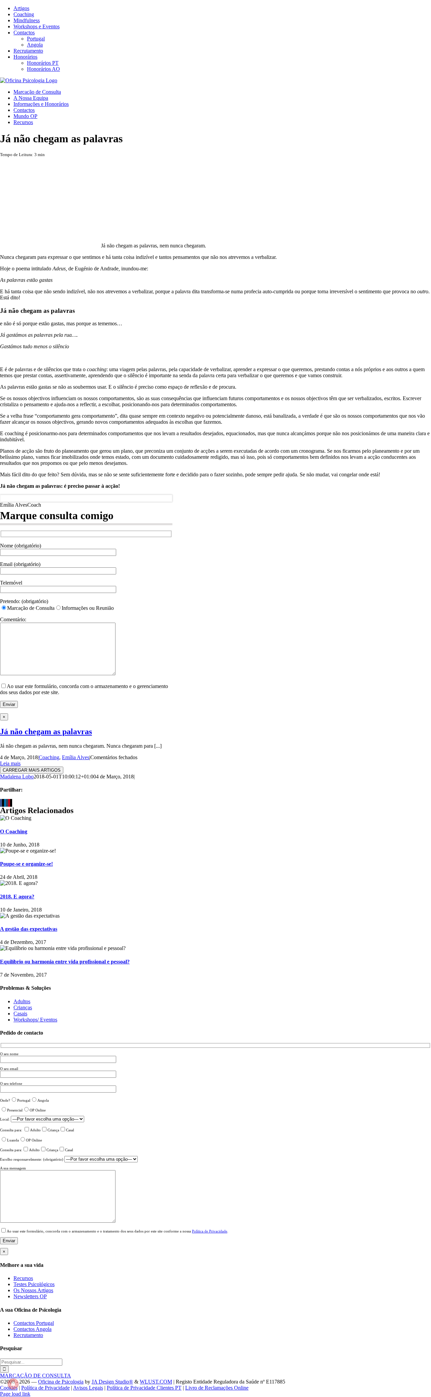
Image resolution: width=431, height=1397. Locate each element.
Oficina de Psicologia (61, 1382)
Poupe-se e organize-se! (26, 864)
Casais (20, 1013)
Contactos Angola (32, 1329)
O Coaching (13, 831)
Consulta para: (11, 1130)
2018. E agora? (17, 896)
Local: (5, 1119)
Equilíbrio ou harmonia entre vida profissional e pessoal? (65, 961)
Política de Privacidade (209, 1231)
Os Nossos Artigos (33, 1290)
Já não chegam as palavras (46, 731)
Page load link (15, 1394)
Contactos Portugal (33, 1323)
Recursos (23, 1278)
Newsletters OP (30, 1296)
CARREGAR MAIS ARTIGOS (32, 770)
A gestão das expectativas (28, 929)
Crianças (22, 1007)
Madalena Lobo (17, 776)
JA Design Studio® (112, 1382)
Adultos (21, 1001)
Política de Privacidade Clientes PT (144, 1388)
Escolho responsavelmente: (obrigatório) (32, 1159)
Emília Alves (75, 757)
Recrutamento (28, 1335)
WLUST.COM (156, 1382)
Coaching (49, 757)
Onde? (5, 1100)
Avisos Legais (88, 1388)
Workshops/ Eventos (35, 1019)
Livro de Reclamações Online (216, 1388)
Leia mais (10, 763)
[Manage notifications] (13, 1383)
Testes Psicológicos (34, 1284)
